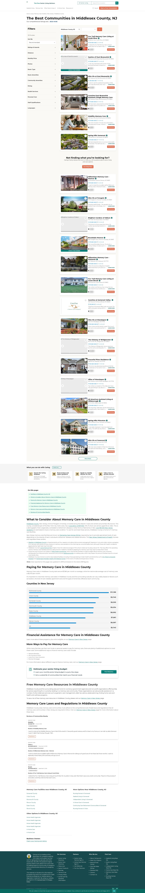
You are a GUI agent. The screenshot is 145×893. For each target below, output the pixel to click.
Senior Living (30, 13)
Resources (61, 866)
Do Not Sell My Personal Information (62, 878)
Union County (31, 796)
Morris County (31, 808)
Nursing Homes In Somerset (81, 793)
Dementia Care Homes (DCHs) (70, 535)
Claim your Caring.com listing (37, 841)
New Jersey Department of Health (100, 537)
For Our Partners (79, 868)
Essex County (31, 805)
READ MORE (53, 21)
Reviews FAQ (94, 870)
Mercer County (31, 802)
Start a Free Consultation (109, 8)
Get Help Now (87, 166)
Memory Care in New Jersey (78, 639)
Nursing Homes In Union (80, 808)
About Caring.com (95, 858)
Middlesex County (33, 524)
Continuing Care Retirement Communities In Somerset (89, 805)
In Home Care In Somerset (81, 802)
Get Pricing (111, 49)
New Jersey (50, 13)
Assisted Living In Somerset (81, 796)
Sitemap (60, 870)
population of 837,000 (76, 526)
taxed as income (68, 553)
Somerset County (32, 793)
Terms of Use (41, 880)
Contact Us (93, 874)
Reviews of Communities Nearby (40, 512)
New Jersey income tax (59, 551)
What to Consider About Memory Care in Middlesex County (48, 497)
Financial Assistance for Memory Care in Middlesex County (48, 503)
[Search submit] (99, 29)
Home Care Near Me (112, 870)
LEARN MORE (111, 46)
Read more (32, 736)
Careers (92, 872)
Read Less (56, 467)
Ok (114, 891)
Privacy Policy (62, 874)
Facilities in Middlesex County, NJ (40, 494)
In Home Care (31, 829)
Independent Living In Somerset (83, 799)
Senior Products (63, 868)
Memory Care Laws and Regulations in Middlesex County (48, 509)
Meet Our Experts (95, 860)
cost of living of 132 (46, 548)
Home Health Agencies (33, 817)
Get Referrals (78, 866)
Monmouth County (32, 799)
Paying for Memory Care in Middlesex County (44, 500)
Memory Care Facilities (40, 13)
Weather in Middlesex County (37, 542)
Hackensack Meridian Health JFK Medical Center (51, 558)
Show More (88, 458)
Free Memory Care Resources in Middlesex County (46, 506)
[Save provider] (85, 37)
